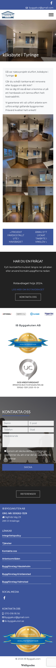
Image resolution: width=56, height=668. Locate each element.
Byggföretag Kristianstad (16, 574)
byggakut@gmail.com (40, 7)
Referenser (28, 494)
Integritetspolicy (11, 535)
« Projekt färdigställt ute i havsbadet (15, 237)
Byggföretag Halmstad (15, 582)
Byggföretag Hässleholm (16, 566)
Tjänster (7, 543)
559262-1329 (20, 513)
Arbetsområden (11, 558)
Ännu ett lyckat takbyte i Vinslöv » (41, 237)
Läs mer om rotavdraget (28, 289)
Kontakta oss (28, 297)
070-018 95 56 (12, 613)
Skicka (28, 467)
